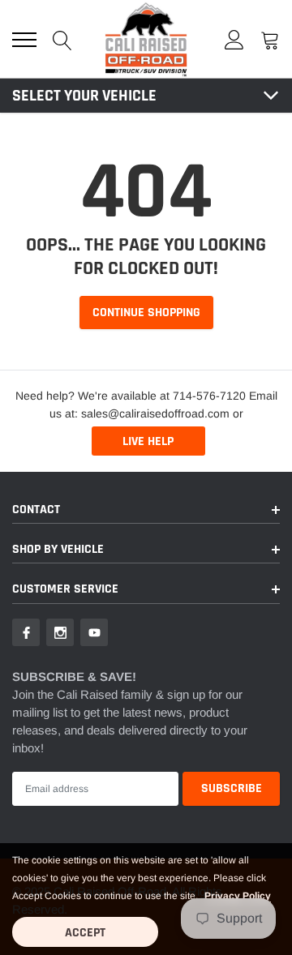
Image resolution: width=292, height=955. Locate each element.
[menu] (24, 40)
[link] (26, 632)
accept (85, 932)
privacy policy (237, 895)
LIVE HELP (148, 441)
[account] (234, 39)
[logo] (146, 39)
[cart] (270, 39)
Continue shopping (146, 312)
